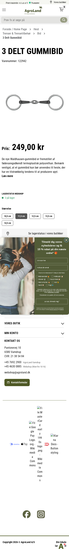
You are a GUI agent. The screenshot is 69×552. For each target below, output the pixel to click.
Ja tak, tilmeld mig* (51, 301)
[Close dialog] (66, 240)
